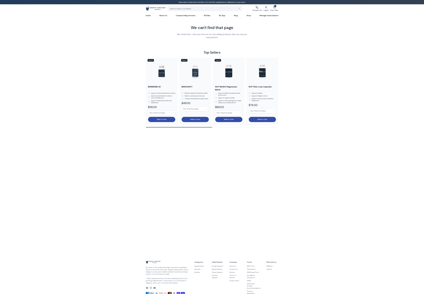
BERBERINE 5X (154, 86)
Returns (232, 272)
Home (148, 15)
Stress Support (217, 272)
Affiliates (269, 266)
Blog (236, 15)
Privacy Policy (234, 281)
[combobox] (205, 8)
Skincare (197, 269)
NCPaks (207, 15)
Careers (269, 269)
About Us (163, 15)
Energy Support (217, 266)
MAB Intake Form (253, 272)
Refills (249, 281)
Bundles (197, 272)
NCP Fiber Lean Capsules (260, 86)
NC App (222, 15)
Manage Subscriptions (269, 15)
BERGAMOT (187, 86)
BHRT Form (251, 266)
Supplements (199, 266)
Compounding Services (185, 15)
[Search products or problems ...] (239, 9)
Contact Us (233, 269)
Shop (248, 15)
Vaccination (251, 269)
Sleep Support (217, 269)
